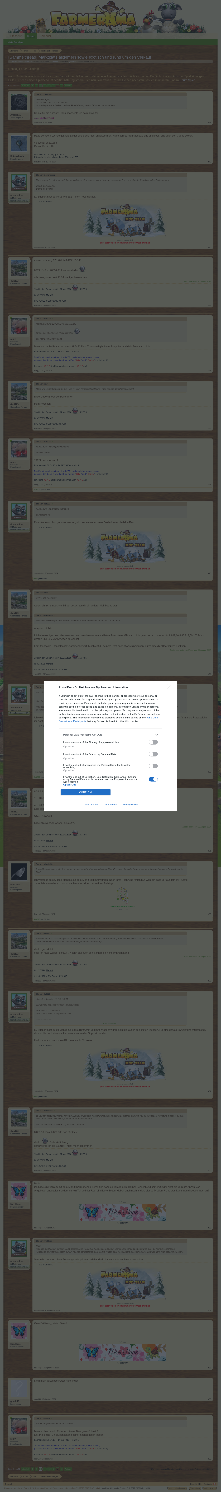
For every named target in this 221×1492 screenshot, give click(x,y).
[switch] (153, 742)
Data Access (110, 804)
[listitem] (110, 734)
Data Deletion (91, 804)
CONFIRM (85, 792)
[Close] (170, 687)
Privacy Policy (130, 804)
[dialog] (110, 746)
